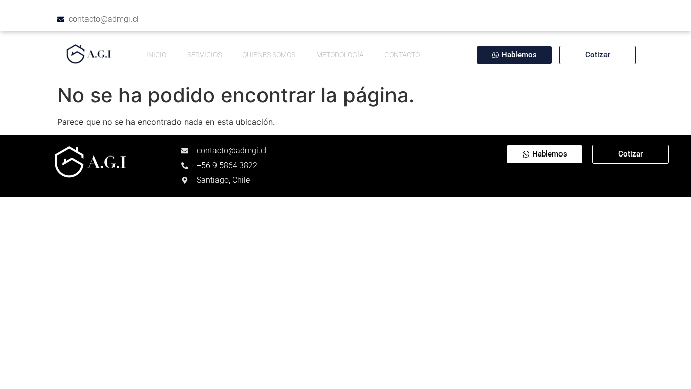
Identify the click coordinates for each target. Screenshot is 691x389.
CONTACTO (402, 55)
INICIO (156, 55)
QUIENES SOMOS (268, 55)
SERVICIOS (204, 55)
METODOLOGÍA (340, 55)
